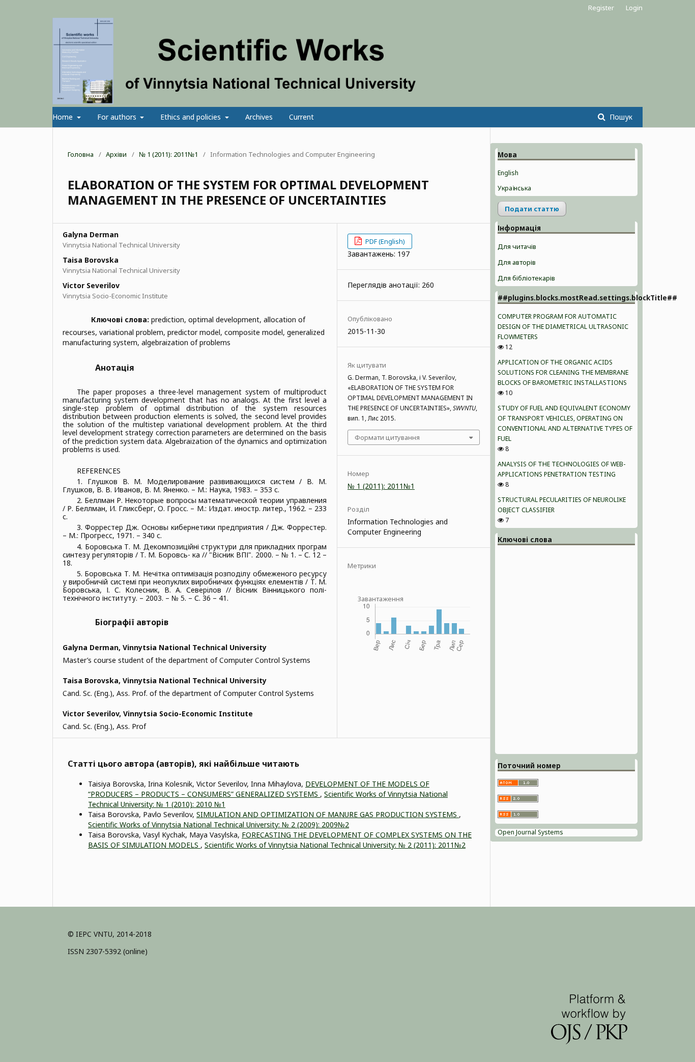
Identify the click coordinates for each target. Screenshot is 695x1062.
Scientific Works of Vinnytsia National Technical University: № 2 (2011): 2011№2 (335, 845)
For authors (117, 117)
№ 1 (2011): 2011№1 (168, 154)
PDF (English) (384, 241)
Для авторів (517, 262)
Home (63, 117)
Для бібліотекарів (526, 278)
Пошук (619, 117)
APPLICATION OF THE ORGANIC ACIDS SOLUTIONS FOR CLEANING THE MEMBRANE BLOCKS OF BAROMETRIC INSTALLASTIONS (563, 372)
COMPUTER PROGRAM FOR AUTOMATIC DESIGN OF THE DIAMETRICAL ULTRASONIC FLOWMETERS (563, 326)
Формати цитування (387, 437)
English (508, 173)
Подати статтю (532, 208)
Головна (81, 154)
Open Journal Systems (530, 832)
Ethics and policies (191, 117)
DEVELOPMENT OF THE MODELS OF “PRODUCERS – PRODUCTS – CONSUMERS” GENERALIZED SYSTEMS (258, 789)
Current (301, 117)
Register (601, 7)
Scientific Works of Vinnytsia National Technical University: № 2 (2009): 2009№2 (218, 824)
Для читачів (517, 246)
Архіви (116, 154)
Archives (259, 117)
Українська (514, 188)
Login (634, 7)
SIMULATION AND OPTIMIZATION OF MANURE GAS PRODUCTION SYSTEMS (327, 814)
